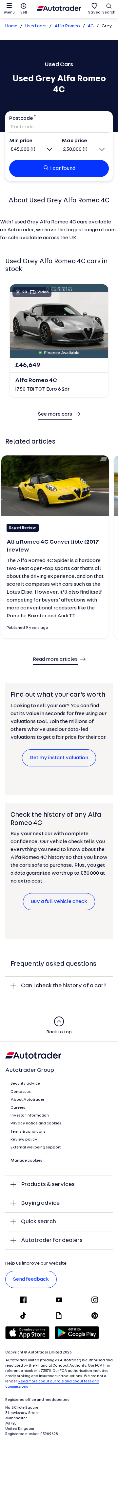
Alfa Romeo (67, 26)
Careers (17, 1108)
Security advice (25, 1084)
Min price (20, 140)
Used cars (36, 26)
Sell (23, 12)
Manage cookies (26, 1161)
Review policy (23, 1140)
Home (11, 26)
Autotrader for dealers (52, 1240)
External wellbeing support (35, 1147)
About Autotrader (27, 1100)
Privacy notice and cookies (35, 1123)
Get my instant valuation (59, 757)
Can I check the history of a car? (64, 986)
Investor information (29, 1116)
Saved (94, 12)
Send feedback (31, 1279)
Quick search (38, 1222)
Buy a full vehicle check (59, 901)
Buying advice (40, 1203)
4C (91, 26)
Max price (74, 140)
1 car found (62, 168)
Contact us (20, 1092)
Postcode (21, 118)
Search (108, 12)
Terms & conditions (28, 1132)
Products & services (48, 1184)
